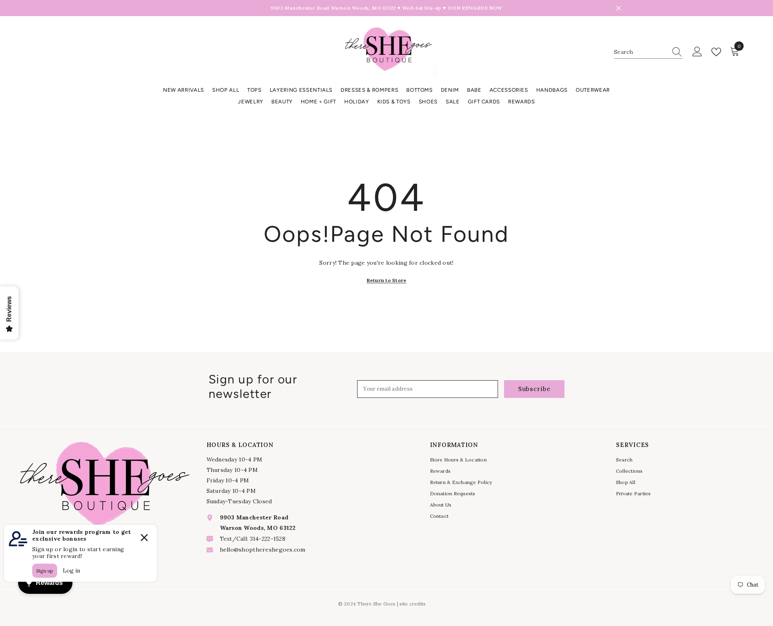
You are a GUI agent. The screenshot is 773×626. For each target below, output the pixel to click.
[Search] (648, 52)
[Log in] (697, 52)
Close (618, 8)
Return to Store (387, 280)
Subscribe (534, 389)
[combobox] (640, 51)
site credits (412, 604)
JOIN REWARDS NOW (475, 8)
